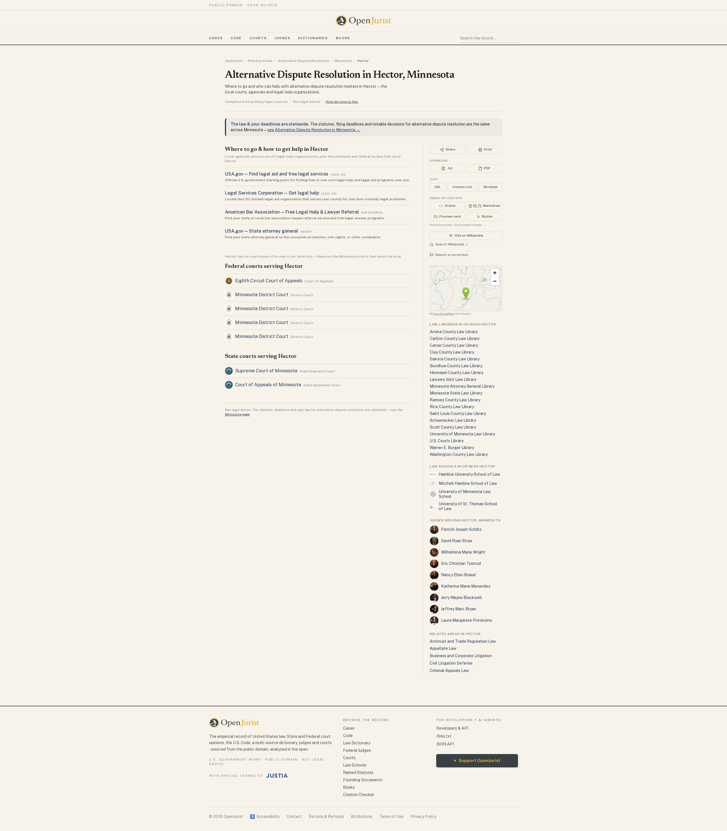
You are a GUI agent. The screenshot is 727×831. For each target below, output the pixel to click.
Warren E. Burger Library (452, 447)
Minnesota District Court (261, 294)
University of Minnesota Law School (465, 494)
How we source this (342, 102)
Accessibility (265, 816)
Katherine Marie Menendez (465, 586)
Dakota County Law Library (454, 359)
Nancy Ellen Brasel (458, 575)
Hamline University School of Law (469, 474)
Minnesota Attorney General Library (462, 386)
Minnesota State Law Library (456, 393)
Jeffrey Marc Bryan (458, 609)
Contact (294, 816)
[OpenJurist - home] (363, 20)
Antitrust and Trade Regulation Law (463, 641)
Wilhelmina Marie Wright (463, 552)
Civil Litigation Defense (451, 663)
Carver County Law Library (454, 345)
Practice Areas (260, 61)
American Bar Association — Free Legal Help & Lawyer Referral (292, 212)
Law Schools (354, 765)
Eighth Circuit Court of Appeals (268, 280)
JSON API (445, 744)
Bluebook (491, 187)
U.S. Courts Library (446, 441)
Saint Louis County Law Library (458, 413)
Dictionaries (313, 38)
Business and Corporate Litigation (461, 655)
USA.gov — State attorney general (261, 231)
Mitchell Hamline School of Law (468, 483)
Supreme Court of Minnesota (266, 370)
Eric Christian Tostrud (461, 563)
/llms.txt (444, 736)
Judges (282, 38)
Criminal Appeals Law (449, 670)
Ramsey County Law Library (455, 400)
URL (437, 187)
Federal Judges (357, 750)
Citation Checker (358, 794)
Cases (216, 38)
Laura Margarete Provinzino (466, 620)
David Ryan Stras (456, 540)
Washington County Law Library (459, 454)
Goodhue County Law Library (456, 366)
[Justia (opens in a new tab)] (277, 775)
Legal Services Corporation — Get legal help (272, 193)
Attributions (361, 816)
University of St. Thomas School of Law (468, 506)
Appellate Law (443, 648)
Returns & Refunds (326, 816)
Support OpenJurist (477, 760)
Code (236, 38)
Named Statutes (358, 772)
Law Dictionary (356, 743)
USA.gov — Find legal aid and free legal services (276, 174)
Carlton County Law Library (454, 338)
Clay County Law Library (452, 352)
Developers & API (452, 728)
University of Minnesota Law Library (462, 434)
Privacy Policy (423, 816)
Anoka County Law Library (454, 331)
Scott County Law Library (453, 427)
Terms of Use (391, 816)
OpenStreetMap (443, 313)
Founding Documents (362, 780)
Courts (258, 38)
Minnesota (343, 61)
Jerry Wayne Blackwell (461, 597)
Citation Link (462, 187)
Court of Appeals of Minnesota (268, 384)
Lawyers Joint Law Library (453, 379)
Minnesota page (237, 414)
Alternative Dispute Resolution (303, 61)
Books (343, 38)
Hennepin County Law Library (456, 372)
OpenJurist (234, 61)
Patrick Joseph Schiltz (461, 529)
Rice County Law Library (452, 406)
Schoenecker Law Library (453, 420)
